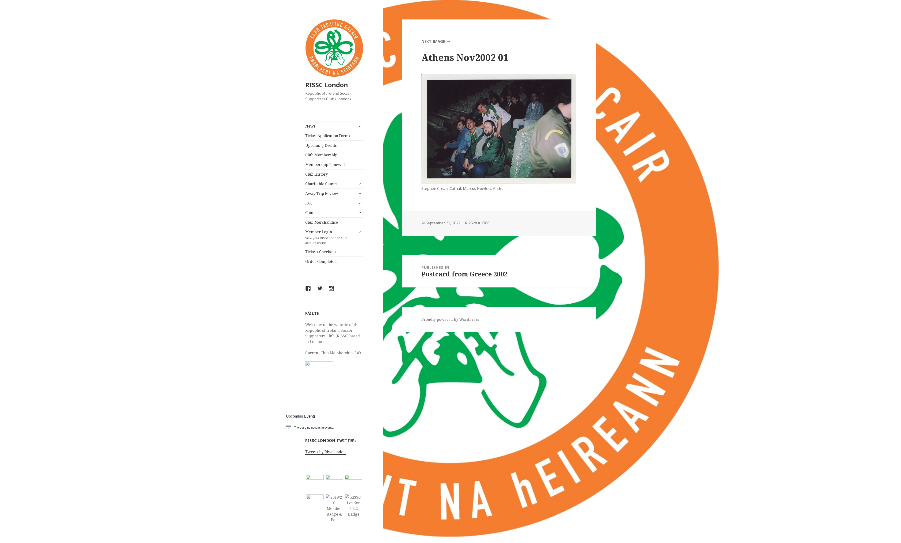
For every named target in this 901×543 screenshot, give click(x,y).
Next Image (433, 41)
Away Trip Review (321, 193)
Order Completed (321, 261)
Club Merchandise (321, 222)
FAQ (309, 203)
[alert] (334, 427)
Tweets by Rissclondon (325, 451)
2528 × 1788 (479, 223)
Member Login (326, 237)
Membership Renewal (325, 164)
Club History (316, 174)
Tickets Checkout (320, 251)
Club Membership (321, 155)
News (310, 126)
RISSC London (326, 84)
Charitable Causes (321, 183)
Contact (312, 212)
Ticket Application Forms (327, 135)
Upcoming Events (321, 145)
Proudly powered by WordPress (450, 319)
